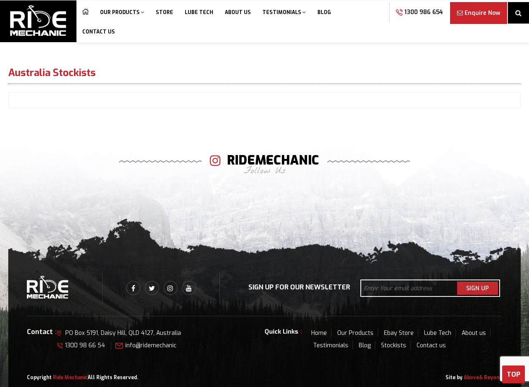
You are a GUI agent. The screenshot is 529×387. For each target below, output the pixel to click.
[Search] (518, 13)
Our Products (120, 12)
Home (85, 13)
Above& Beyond (483, 377)
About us (238, 12)
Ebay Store (399, 333)
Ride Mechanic (70, 377)
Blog (324, 12)
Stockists (393, 345)
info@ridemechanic (150, 345)
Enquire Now (482, 13)
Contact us (98, 32)
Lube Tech (437, 333)
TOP (513, 374)
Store (164, 12)
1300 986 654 (423, 12)
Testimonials (281, 12)
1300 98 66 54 (85, 345)
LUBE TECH (199, 12)
